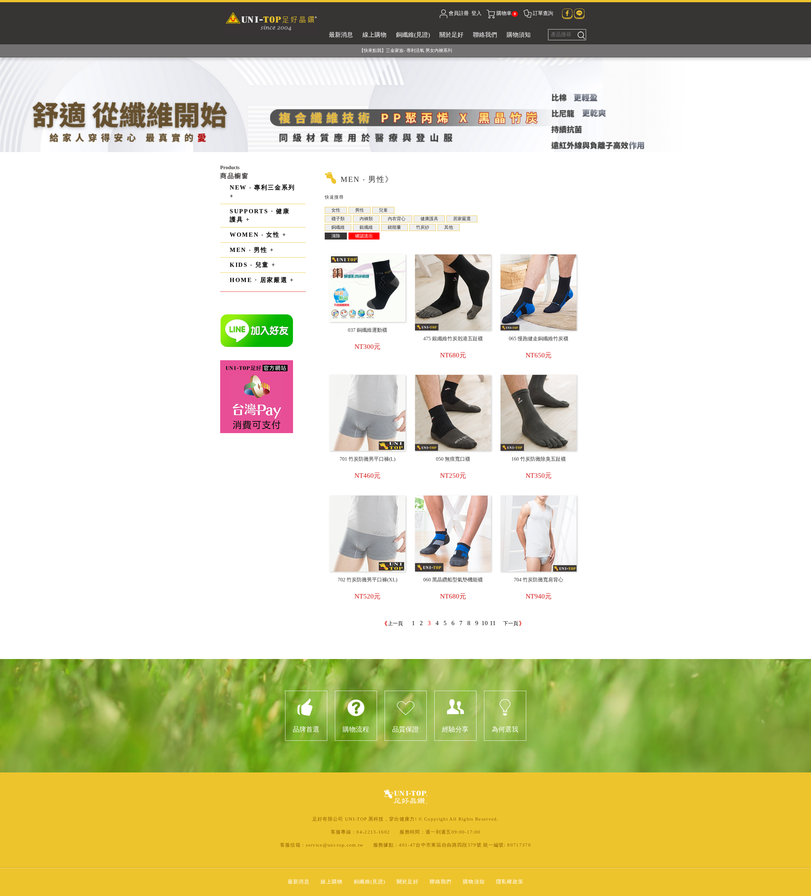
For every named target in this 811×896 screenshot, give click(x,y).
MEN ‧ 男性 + (252, 249)
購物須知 (519, 34)
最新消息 (341, 34)
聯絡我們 (485, 34)
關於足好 (451, 34)
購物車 (506, 13)
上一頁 (395, 623)
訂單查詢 (543, 13)
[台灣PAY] (256, 396)
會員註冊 (459, 13)
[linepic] (256, 330)
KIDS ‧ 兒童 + (253, 264)
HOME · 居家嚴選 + (262, 280)
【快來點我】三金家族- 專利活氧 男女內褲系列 (405, 50)
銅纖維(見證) (413, 34)
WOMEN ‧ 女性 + (258, 234)
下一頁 (510, 623)
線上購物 (374, 34)
